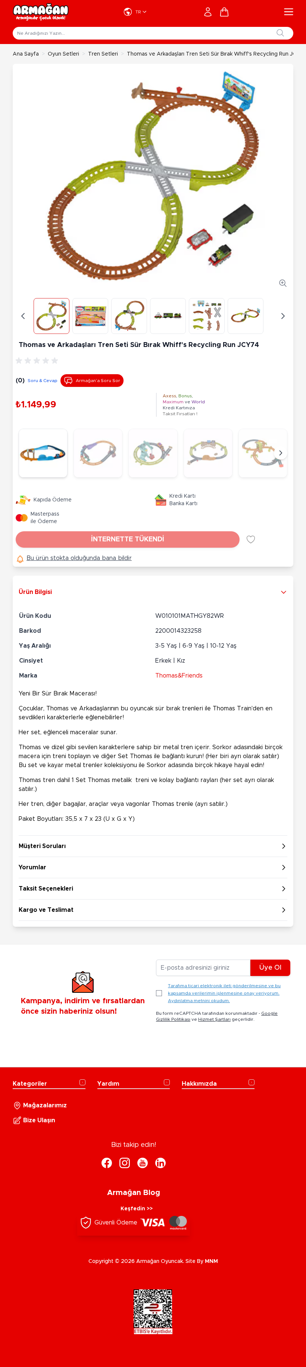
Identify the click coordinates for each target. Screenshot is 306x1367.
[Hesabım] (208, 12)
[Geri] (23, 316)
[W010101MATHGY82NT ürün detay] (152, 453)
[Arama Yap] (280, 32)
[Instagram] (124, 1163)
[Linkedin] (160, 1163)
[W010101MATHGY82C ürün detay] (262, 453)
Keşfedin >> (137, 1208)
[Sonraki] (280, 453)
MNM (211, 1261)
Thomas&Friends (179, 676)
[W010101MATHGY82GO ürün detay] (98, 453)
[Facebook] (107, 1163)
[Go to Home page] (41, 12)
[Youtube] (142, 1163)
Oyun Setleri (63, 54)
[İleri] (282, 316)
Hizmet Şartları (214, 1019)
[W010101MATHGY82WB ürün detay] (208, 453)
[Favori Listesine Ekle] (251, 539)
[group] (38, 360)
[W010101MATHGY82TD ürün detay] (43, 453)
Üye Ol (270, 967)
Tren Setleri (103, 54)
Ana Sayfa (26, 54)
